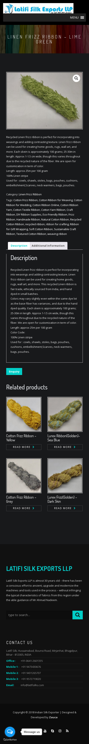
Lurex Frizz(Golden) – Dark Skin (62, 499)
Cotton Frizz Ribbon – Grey (21, 499)
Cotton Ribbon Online (45, 205)
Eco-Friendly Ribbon (55, 214)
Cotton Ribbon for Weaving (56, 200)
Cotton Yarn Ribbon (53, 210)
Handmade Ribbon (28, 219)
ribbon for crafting (57, 224)
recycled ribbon (35, 224)
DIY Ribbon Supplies (28, 214)
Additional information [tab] (48, 245)
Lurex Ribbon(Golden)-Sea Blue (63, 438)
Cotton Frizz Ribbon (25, 200)
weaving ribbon (57, 234)
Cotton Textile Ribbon (26, 210)
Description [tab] (19, 245)
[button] (76, 78)
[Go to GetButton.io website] (10, 739)
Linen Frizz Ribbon (30, 194)
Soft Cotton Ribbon (41, 229)
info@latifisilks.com (32, 685)
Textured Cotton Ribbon (31, 234)
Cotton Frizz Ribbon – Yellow (21, 438)
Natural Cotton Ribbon (55, 219)
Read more (21, 447)
